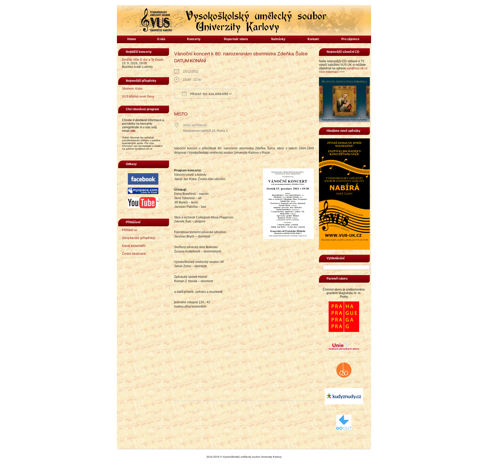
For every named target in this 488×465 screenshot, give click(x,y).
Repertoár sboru (236, 39)
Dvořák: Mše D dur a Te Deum (142, 59)
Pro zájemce (350, 39)
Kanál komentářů (134, 246)
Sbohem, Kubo (132, 88)
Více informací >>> (332, 72)
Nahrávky (278, 39)
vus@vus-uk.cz (357, 68)
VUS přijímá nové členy (138, 96)
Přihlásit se (129, 230)
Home (131, 39)
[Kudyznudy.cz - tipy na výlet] (344, 403)
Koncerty (194, 39)
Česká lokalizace (134, 253)
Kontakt (313, 39)
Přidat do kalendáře (208, 93)
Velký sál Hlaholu (195, 125)
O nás (161, 39)
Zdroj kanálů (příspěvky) (138, 238)
